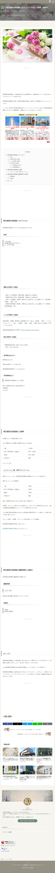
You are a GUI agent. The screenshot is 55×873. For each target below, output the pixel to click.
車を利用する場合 (14, 163)
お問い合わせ (32, 865)
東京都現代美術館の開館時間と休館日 (18, 174)
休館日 (12, 178)
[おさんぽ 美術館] (4, 1)
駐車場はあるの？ (17, 165)
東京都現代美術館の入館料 (15, 169)
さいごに (10, 181)
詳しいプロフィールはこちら (28, 820)
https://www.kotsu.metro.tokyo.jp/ (30, 330)
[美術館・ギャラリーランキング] (8, 843)
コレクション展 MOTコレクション (19, 171)
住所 (11, 157)
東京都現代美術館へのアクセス (16, 155)
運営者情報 (25, 865)
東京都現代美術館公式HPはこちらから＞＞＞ (15, 528)
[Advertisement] (27, 81)
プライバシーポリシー (17, 865)
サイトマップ (39, 865)
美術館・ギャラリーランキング (8, 845)
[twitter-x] (27, 862)
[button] (7, 724)
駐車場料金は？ (17, 167)
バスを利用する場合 (15, 161)
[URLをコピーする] (47, 724)
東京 (4, 11)
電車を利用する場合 (15, 159)
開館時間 (12, 176)
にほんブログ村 (5, 851)
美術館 (8, 11)
